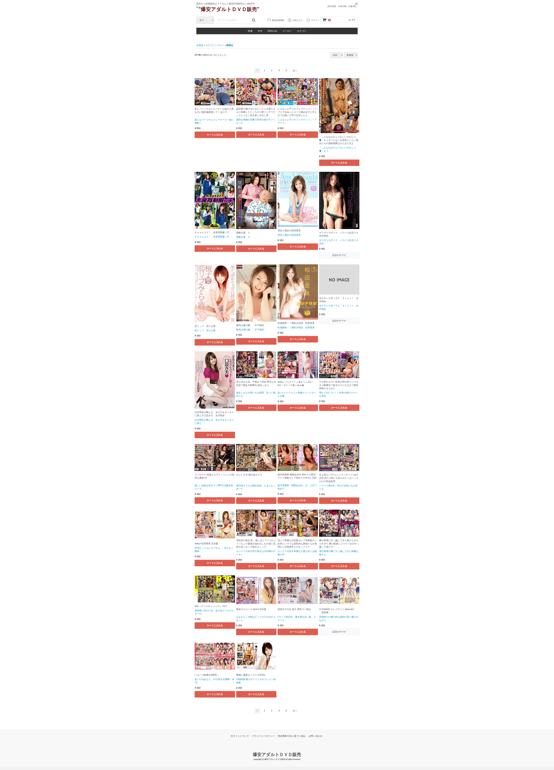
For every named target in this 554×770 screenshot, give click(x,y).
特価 (250, 31)
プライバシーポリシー (263, 736)
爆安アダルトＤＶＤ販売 (277, 754)
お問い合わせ (315, 736)
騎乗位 (229, 45)
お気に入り (298, 20)
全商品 (199, 45)
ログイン (315, 20)
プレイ (220, 45)
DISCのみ (272, 31)
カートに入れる (215, 134)
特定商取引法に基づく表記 (292, 736)
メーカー (287, 31)
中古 (260, 31)
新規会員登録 (278, 20)
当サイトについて (240, 736)
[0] (324, 20)
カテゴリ (301, 31)
